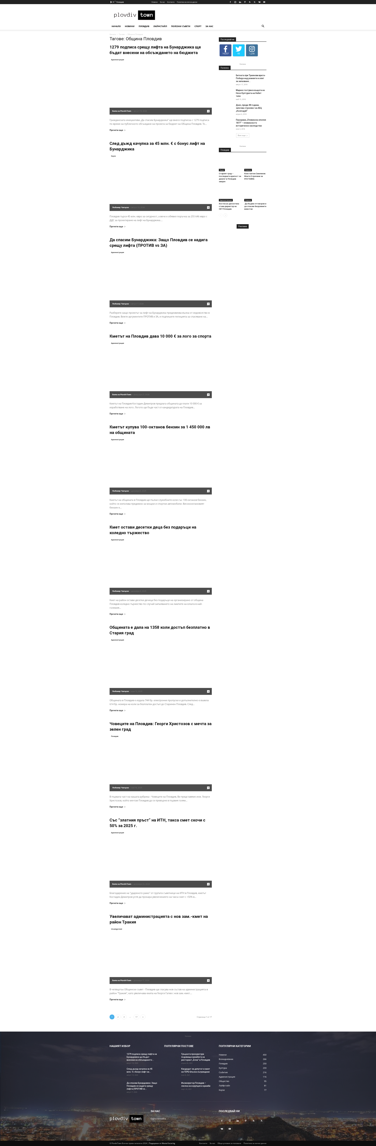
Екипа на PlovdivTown (121, 111)
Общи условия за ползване (229, 1143)
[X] (254, 2)
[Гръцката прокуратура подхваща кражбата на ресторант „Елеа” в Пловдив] (171, 1058)
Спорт (197, 26)
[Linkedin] (240, 2)
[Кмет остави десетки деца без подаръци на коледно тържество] (161, 566)
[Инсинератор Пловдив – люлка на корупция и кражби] (171, 1087)
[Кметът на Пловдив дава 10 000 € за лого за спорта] (161, 370)
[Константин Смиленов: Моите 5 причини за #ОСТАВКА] (255, 163)
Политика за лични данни (187, 2)
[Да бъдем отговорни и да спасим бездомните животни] (255, 193)
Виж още (242, 135)
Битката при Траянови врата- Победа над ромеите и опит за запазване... (251, 78)
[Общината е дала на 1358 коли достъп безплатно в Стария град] (161, 666)
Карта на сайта (158, 1118)
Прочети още (116, 130)
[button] (262, 26)
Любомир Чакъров (120, 207)
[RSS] (249, 2)
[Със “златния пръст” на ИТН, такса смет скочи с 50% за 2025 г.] (161, 859)
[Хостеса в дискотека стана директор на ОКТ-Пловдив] (230, 193)
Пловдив (144, 26)
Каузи (113, 156)
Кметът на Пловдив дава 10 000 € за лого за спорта (160, 336)
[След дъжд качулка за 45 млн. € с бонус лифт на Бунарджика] (161, 182)
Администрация (117, 59)
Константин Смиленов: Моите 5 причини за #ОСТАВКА (255, 176)
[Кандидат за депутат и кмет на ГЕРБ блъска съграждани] (171, 1072)
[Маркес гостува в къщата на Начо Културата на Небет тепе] (226, 94)
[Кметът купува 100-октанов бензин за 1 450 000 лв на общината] (161, 466)
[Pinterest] (245, 2)
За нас (162, 2)
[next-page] (142, 1017)
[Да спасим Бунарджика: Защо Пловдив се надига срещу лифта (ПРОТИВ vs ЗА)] (161, 279)
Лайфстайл (160, 26)
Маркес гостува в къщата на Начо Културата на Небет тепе (250, 93)
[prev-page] (221, 215)
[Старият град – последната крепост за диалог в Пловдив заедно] (230, 163)
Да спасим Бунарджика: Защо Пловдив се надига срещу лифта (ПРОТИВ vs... (142, 1086)
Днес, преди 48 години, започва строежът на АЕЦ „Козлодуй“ (249, 108)
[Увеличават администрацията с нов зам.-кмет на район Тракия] (161, 955)
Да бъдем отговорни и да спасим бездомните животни (255, 206)
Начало (116, 26)
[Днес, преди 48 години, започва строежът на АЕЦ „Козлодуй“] (226, 109)
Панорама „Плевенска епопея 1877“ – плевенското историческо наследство (251, 123)
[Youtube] (264, 2)
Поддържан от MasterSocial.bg (162, 1143)
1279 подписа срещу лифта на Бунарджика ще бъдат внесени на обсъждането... (142, 1057)
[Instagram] (235, 2)
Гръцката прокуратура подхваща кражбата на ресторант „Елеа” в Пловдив (195, 1057)
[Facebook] (230, 2)
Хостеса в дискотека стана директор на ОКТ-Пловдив (229, 206)
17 (136, 1017)
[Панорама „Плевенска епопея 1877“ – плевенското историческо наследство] (226, 123)
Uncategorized (116, 929)
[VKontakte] (259, 2)
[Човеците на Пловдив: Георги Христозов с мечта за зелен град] (161, 763)
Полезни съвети (180, 26)
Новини (154, 2)
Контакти (170, 2)
